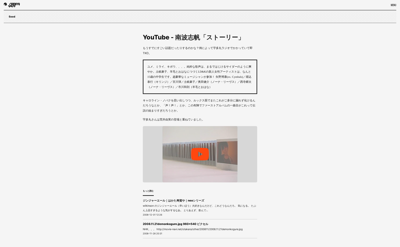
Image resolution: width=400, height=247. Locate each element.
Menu (393, 5)
